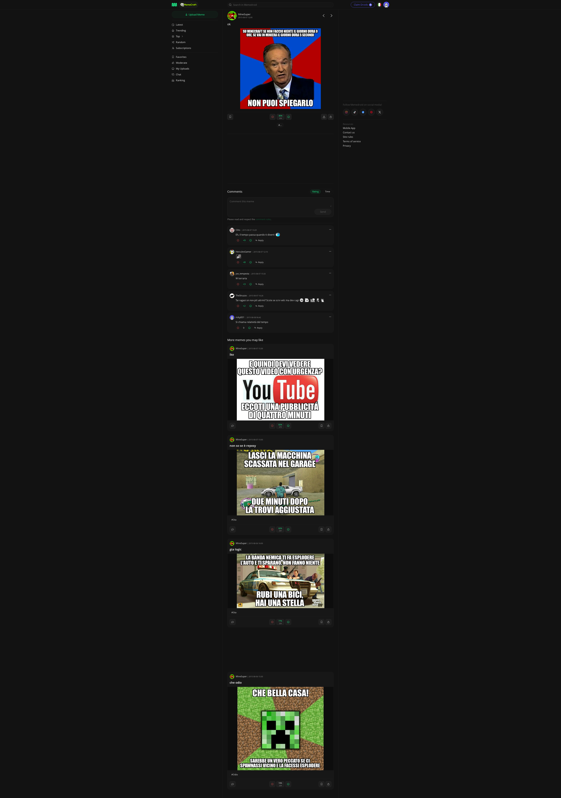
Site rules (348, 136)
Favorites (181, 57)
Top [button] (178, 36)
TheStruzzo (241, 295)
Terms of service (352, 141)
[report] (324, 117)
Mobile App (349, 128)
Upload (196, 14)
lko (232, 355)
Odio (235, 774)
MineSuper (244, 14)
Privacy (347, 145)
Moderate (181, 62)
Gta (234, 519)
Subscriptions (183, 48)
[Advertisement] (365, 55)
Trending (181, 30)
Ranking (180, 80)
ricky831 (240, 317)
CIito (238, 229)
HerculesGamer (243, 251)
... (281, 125)
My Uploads (182, 68)
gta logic (235, 549)
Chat (178, 74)
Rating (315, 191)
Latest (179, 24)
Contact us (349, 132)
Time (327, 191)
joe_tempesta (242, 273)
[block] (331, 117)
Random (181, 42)
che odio (236, 683)
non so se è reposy (243, 446)
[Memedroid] (174, 4)
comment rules (263, 219)
